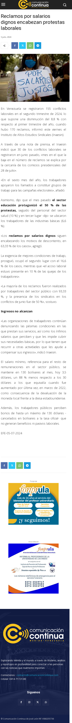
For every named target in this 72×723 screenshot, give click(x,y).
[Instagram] (29, 702)
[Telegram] (37, 45)
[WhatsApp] (30, 45)
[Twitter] (22, 45)
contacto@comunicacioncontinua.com (37, 675)
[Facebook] (14, 45)
